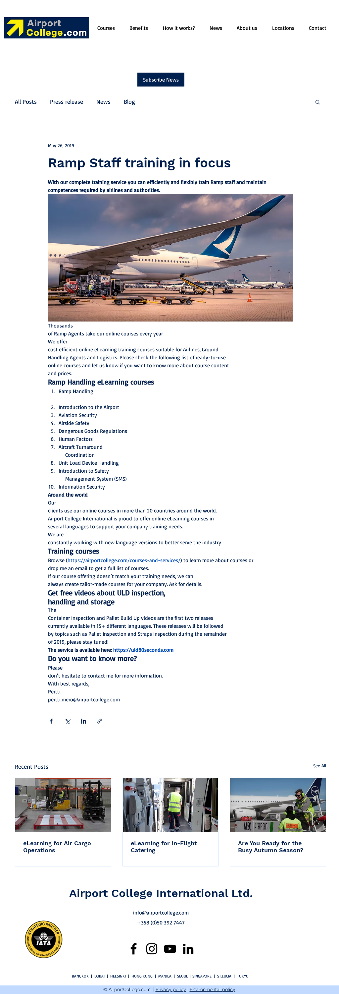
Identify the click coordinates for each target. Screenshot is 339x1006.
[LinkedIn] (188, 948)
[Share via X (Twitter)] (67, 721)
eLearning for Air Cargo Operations (57, 847)
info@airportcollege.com (161, 912)
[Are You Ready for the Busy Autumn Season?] (278, 805)
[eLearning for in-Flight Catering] (170, 805)
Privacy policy (171, 989)
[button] (318, 101)
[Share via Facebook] (51, 721)
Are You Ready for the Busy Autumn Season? (271, 847)
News (103, 101)
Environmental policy (212, 989)
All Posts (26, 101)
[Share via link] (100, 721)
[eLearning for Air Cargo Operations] (63, 805)
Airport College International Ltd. (161, 893)
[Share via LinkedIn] (83, 721)
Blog (129, 101)
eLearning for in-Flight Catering (164, 847)
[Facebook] (133, 948)
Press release (66, 101)
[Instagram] (151, 948)
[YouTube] (170, 948)
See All (319, 765)
